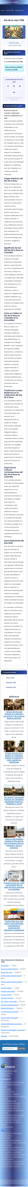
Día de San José (6, 972)
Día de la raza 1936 (14, 20)
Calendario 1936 (11, 682)
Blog (3, 1130)
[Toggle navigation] (26, 2)
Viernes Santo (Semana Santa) (11, 982)
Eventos (4, 1087)
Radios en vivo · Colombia (10, 1094)
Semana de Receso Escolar (10, 1084)
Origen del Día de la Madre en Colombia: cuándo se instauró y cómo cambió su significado (14, 757)
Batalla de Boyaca (7, 1008)
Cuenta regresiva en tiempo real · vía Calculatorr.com (14, 98)
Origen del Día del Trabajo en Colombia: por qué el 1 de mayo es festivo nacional (14, 715)
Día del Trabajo (6, 988)
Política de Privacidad (8, 1101)
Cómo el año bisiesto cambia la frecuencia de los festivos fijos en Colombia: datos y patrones (14, 843)
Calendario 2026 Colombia (14, 1182)
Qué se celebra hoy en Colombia (12, 1115)
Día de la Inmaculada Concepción (13, 1030)
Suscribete (21, 1048)
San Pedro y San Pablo (9, 1001)
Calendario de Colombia (9, 2)
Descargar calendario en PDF (11, 1117)
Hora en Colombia (7, 1091)
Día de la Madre (6, 1135)
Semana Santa (6, 1089)
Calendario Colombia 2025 (10, 1103)
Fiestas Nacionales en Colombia (12, 1082)
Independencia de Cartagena (11, 1024)
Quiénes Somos (6, 1073)
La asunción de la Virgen (9, 1011)
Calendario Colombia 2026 (10, 1106)
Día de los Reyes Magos (9, 969)
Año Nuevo (5, 965)
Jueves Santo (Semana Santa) (11, 976)
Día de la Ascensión (8, 991)
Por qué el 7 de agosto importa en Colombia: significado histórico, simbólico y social (14, 800)
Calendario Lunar (7, 1127)
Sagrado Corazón (7, 998)
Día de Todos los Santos (9, 1018)
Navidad (4, 1036)
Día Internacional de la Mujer (11, 1133)
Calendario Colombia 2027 (10, 1108)
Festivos (4, 1124)
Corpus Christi (6, 995)
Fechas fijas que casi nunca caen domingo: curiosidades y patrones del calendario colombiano (14, 925)
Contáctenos (5, 1075)
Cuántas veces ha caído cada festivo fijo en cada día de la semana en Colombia (14, 886)
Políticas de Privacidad (9, 1071)
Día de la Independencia (9, 1005)
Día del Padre (5, 1138)
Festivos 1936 (10, 678)
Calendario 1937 (11, 687)
